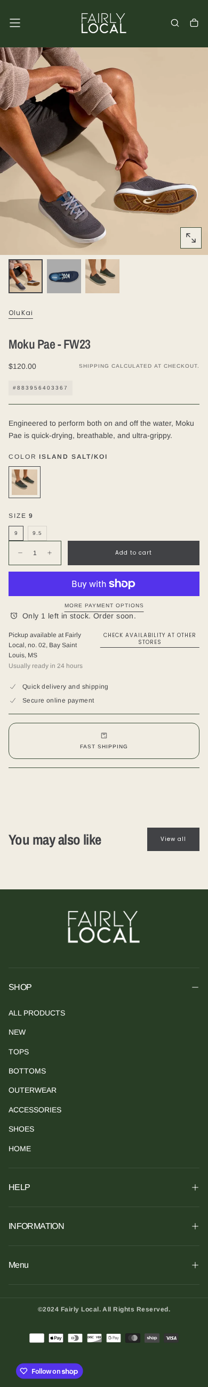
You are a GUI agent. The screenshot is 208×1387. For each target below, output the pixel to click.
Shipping (94, 366)
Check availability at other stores (149, 638)
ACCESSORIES (35, 1109)
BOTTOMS (27, 1071)
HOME (20, 1148)
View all (173, 839)
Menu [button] (18, 1264)
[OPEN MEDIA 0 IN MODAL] (191, 238)
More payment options (104, 605)
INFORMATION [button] (36, 1226)
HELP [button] (19, 1187)
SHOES (21, 1129)
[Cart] (194, 24)
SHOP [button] (20, 987)
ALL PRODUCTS (37, 1013)
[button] (15, 22)
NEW (17, 1032)
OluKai (21, 313)
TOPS (19, 1051)
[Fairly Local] (104, 926)
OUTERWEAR (33, 1090)
